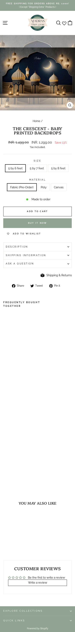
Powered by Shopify (37, 628)
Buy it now (37, 223)
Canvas (58, 187)
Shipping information (26, 255)
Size (37, 160)
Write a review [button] (37, 582)
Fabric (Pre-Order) (21, 187)
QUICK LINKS (14, 620)
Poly (44, 187)
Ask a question (20, 263)
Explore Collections (22, 611)
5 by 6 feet (15, 168)
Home (36, 121)
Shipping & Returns (59, 275)
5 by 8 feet (58, 168)
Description (17, 246)
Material (37, 179)
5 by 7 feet (37, 168)
